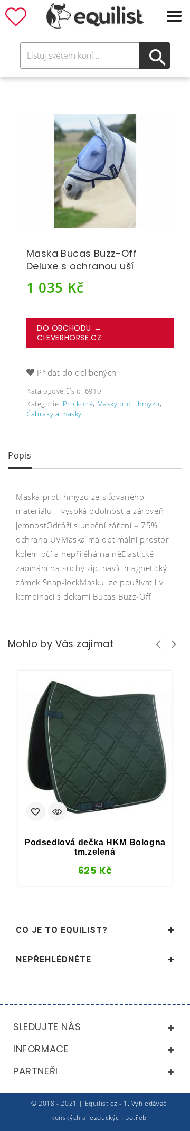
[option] (95, 171)
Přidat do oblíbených (77, 372)
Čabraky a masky (54, 413)
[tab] (20, 456)
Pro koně (78, 403)
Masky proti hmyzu (128, 403)
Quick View (57, 812)
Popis (20, 455)
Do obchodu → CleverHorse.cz (69, 333)
